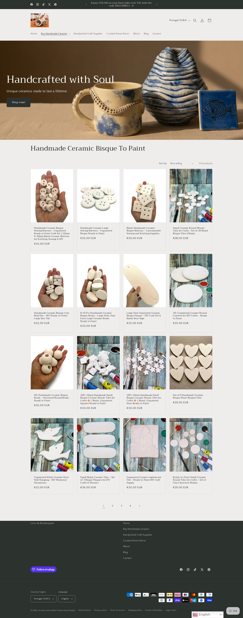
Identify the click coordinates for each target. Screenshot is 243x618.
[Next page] (139, 506)
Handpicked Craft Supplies (137, 535)
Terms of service (117, 610)
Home (126, 523)
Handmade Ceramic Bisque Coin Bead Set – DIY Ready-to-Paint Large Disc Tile (51, 316)
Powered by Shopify (66, 610)
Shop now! (18, 102)
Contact (127, 558)
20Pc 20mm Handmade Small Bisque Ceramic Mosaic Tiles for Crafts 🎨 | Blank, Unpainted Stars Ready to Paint (144, 399)
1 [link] (103, 505)
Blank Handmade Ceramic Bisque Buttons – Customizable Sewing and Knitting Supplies (144, 231)
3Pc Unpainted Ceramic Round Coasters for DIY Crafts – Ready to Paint (190, 316)
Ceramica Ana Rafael (48, 610)
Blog (125, 552)
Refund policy (85, 610)
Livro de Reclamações (42, 523)
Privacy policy (100, 610)
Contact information (153, 610)
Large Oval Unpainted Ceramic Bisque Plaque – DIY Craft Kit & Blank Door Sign (144, 316)
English (204, 614)
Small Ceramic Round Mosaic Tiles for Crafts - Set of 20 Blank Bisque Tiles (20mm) (190, 231)
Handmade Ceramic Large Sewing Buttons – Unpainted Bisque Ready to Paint (96, 231)
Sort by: (163, 163)
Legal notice (171, 610)
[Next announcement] (156, 4)
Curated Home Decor (134, 540)
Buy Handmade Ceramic (136, 529)
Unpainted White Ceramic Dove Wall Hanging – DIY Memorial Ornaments (51, 480)
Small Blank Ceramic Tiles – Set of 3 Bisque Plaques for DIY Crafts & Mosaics (97, 480)
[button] (55, 33)
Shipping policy (135, 610)
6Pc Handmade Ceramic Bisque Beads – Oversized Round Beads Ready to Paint (51, 398)
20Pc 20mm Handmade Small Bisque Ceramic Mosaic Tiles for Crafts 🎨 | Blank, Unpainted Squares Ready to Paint (97, 399)
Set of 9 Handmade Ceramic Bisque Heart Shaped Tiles (188, 396)
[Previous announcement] (86, 4)
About (126, 546)
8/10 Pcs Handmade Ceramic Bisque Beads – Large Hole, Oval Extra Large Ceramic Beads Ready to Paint (97, 317)
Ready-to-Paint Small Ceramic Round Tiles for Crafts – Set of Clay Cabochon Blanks (189, 480)
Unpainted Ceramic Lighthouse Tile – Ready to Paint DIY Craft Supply (144, 480)
